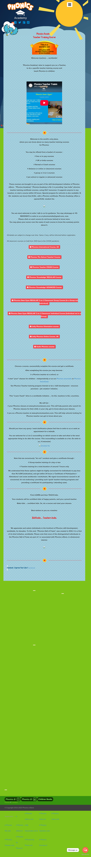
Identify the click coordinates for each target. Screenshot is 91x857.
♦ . (17, 816)
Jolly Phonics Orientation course (44, 326)
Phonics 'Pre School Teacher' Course (44, 257)
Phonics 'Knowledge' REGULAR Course (44, 277)
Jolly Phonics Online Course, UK (44, 336)
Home (7, 802)
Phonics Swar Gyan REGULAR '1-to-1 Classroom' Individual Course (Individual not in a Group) (45, 314)
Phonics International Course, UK (44, 247)
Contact (14, 802)
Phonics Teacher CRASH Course (44, 267)
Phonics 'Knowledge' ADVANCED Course (44, 287)
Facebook (31, 568)
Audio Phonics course (44, 347)
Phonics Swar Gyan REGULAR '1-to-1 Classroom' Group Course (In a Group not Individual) (45, 301)
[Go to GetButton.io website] (85, 854)
